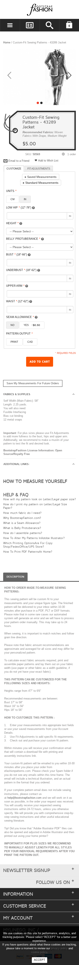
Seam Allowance (20, 317)
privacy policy (59, 948)
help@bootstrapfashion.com (24, 797)
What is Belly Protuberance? (22, 528)
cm (13, 199)
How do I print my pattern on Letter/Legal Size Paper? (35, 505)
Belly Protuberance (23, 238)
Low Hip (18, 207)
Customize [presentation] (14, 168)
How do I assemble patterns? (22, 533)
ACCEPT (39, 959)
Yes (32, 325)
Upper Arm (15, 285)
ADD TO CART (39, 361)
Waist (17, 301)
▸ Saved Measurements (40, 176)
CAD (30, 341)
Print (14, 341)
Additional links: (16, 464)
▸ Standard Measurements (40, 182)
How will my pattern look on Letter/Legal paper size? (39, 499)
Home (6, 42)
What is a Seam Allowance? (21, 523)
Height (12, 223)
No (12, 325)
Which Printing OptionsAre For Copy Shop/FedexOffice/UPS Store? (27, 544)
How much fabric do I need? (22, 512)
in (25, 199)
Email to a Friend (18, 160)
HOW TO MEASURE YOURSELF (35, 481)
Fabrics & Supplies (16, 394)
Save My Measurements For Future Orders (33, 383)
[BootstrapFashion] (27, 9)
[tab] (14, 169)
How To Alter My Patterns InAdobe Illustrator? (34, 538)
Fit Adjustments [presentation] (38, 168)
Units (11, 191)
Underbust (21, 270)
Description (15, 576)
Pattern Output (19, 333)
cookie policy (39, 952)
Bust (16, 254)
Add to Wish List (48, 160)
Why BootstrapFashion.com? (22, 518)
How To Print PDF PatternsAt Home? (27, 551)
